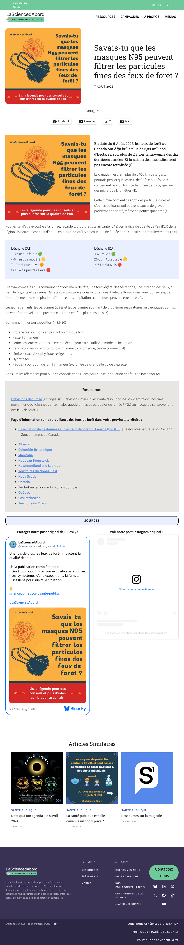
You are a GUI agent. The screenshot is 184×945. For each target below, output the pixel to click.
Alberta (23, 444)
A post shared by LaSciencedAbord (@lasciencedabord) (136, 632)
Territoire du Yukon (32, 503)
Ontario (24, 481)
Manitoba (25, 455)
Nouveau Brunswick (33, 460)
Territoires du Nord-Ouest (37, 471)
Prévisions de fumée (26, 399)
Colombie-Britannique (35, 449)
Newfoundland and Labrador (40, 465)
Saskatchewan (29, 497)
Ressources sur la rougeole (141, 815)
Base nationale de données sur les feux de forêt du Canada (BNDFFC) (69, 429)
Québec (24, 492)
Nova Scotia (27, 476)
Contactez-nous (164, 872)
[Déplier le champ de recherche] (168, 5)
